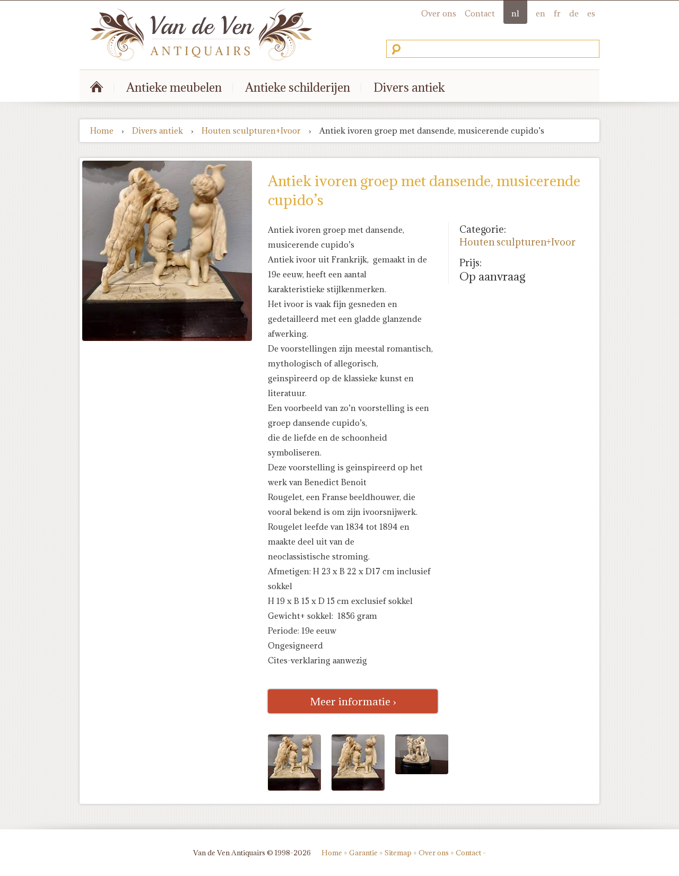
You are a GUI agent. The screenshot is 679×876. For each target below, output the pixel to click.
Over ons (438, 13)
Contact (480, 13)
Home (102, 131)
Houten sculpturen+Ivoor (251, 131)
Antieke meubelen (174, 87)
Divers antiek (409, 87)
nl (515, 13)
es (591, 13)
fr (557, 13)
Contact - (471, 852)
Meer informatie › (353, 701)
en (540, 13)
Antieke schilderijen (297, 87)
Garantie (363, 852)
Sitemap (398, 852)
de (574, 13)
